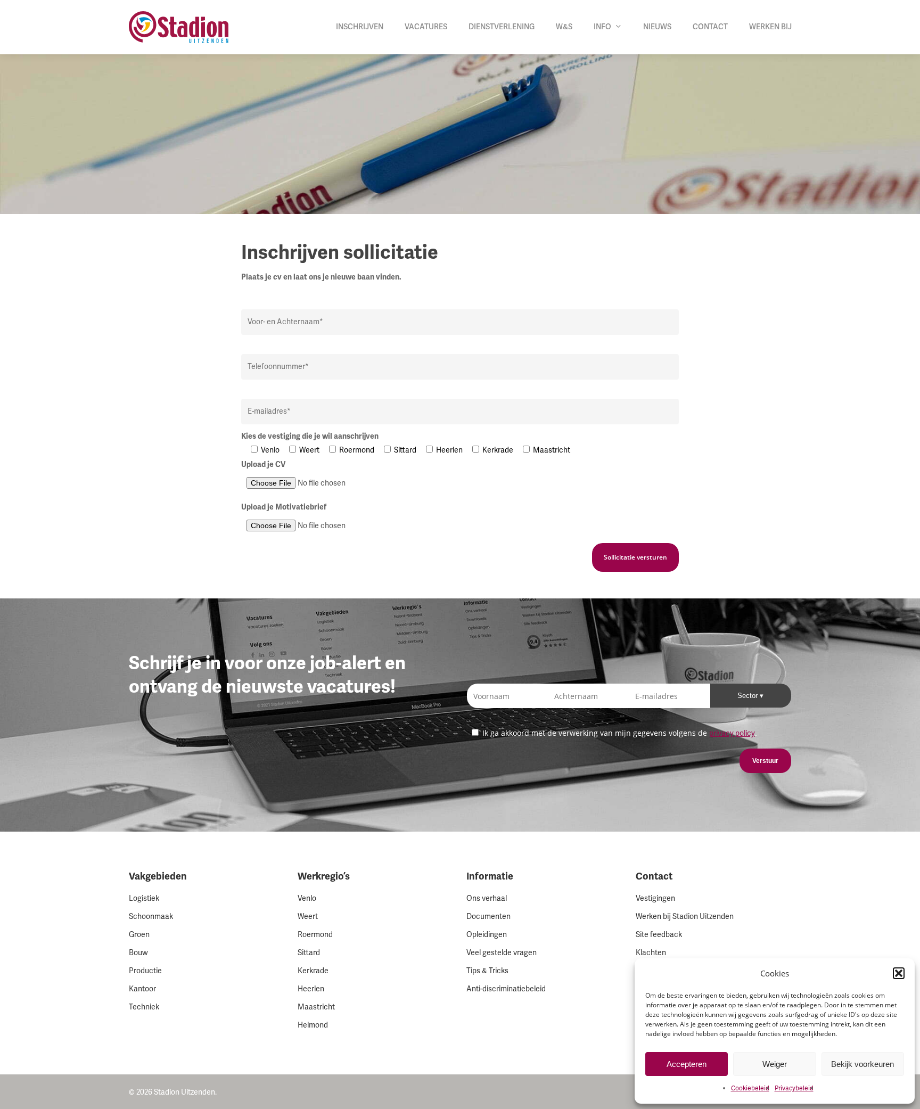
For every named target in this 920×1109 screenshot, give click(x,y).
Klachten (651, 952)
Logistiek (144, 898)
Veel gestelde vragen (501, 952)
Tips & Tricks (487, 970)
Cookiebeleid (750, 1088)
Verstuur (765, 761)
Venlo (307, 898)
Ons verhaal (486, 898)
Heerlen (311, 988)
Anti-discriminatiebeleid (506, 988)
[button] (898, 973)
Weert (308, 916)
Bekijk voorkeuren (862, 1064)
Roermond (315, 934)
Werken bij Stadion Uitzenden (685, 916)
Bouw (138, 952)
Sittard (309, 952)
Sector (748, 696)
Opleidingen (486, 934)
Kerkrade (313, 970)
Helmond (313, 1025)
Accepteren (687, 1064)
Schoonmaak (151, 916)
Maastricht (316, 1007)
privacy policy (732, 733)
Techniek (144, 1007)
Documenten (488, 916)
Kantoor (142, 988)
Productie (145, 970)
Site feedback (659, 934)
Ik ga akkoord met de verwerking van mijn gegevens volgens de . (618, 733)
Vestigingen (655, 898)
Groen (139, 934)
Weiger (774, 1064)
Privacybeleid (794, 1088)
